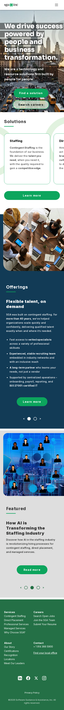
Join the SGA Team (44, 620)
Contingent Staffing (15, 616)
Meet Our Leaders (14, 663)
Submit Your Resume (44, 624)
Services (9, 612)
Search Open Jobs (44, 616)
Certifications (11, 650)
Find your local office (45, 652)
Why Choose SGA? (14, 632)
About (8, 642)
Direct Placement (13, 620)
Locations (9, 659)
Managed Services (14, 628)
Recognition (11, 655)
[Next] (40, 418)
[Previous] (24, 418)
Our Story (9, 646)
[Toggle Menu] (56, 4)
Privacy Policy (32, 692)
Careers (38, 612)
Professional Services (16, 624)
